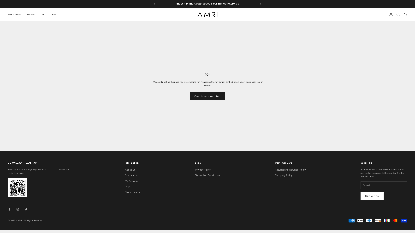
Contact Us (131, 175)
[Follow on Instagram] (17, 209)
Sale (54, 14)
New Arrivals (14, 14)
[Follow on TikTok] (26, 209)
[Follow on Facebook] (9, 209)
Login (128, 186)
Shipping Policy (283, 175)
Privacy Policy (203, 169)
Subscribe (372, 195)
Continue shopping (207, 96)
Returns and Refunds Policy (290, 169)
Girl (43, 14)
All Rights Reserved (33, 220)
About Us (130, 169)
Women (31, 14)
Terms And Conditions (207, 175)
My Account (132, 181)
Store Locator (132, 192)
